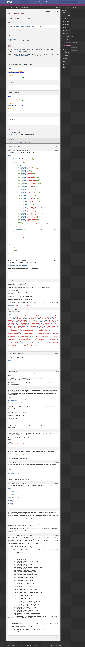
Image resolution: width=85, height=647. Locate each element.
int (25, 26)
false (49, 54)
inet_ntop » (75, 7)
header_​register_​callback (68, 36)
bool (41, 26)
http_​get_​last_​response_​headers (69, 43)
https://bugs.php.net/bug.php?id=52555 (17, 265)
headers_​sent (65, 40)
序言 (8, 7)
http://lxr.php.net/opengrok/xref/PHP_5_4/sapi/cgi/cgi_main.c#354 (24, 271)
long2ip (64, 51)
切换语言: (48, 11)
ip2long (64, 49)
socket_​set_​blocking (67, 63)
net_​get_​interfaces (66, 52)
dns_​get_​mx (65, 17)
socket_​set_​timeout (67, 67)
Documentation (24, 2)
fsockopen (65, 20)
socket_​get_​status (66, 61)
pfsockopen (65, 55)
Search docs (64, 2)
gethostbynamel (66, 24)
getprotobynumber (66, 30)
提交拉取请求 (20, 142)
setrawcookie (65, 60)
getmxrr (64, 27)
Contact (42, 645)
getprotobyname (66, 28)
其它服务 (17, 7)
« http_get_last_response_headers (63, 7)
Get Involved (33, 2)
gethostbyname (66, 23)
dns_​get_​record (66, 18)
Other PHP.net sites (50, 645)
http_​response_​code (67, 45)
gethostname (65, 25)
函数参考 (12, 7)
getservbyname (66, 31)
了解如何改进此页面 (12, 142)
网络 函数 (26, 7)
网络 (22, 7)
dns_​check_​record (66, 15)
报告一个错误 (27, 142)
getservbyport (65, 33)
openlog (64, 54)
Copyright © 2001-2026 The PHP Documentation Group (20, 645)
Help (39, 2)
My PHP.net (36, 645)
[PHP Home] (9, 2)
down (11, 150)
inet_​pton (65, 48)
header (64, 34)
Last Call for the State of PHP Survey (42, 5)
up (8, 150)
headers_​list (65, 39)
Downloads (17, 2)
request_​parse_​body (67, 57)
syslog (64, 64)
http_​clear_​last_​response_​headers (70, 42)
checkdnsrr (65, 12)
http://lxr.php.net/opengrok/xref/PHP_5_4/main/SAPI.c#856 (22, 277)
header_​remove (66, 37)
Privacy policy (59, 645)
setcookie (65, 58)
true (27, 55)
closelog (64, 14)
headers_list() (12, 134)
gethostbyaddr (66, 21)
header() (11, 132)
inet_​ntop (65, 46)
